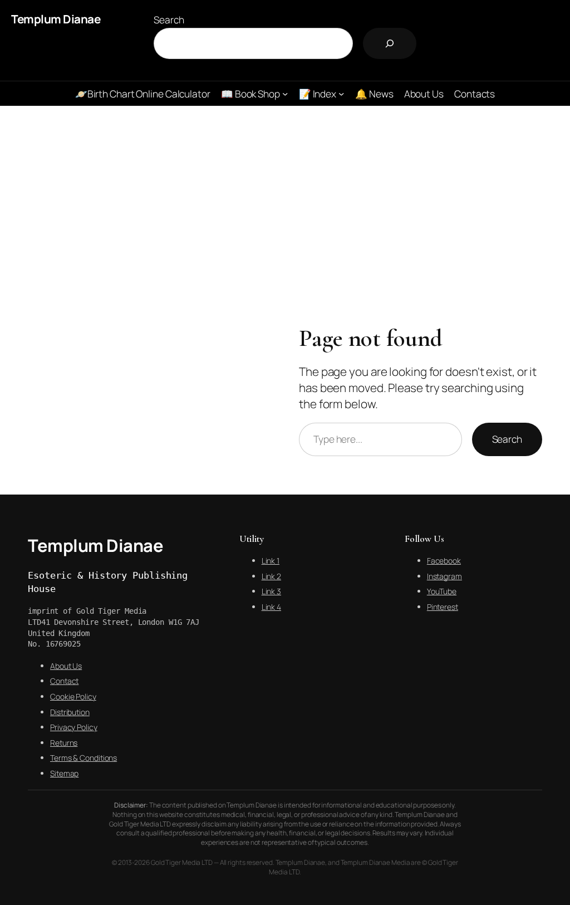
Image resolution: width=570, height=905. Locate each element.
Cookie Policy (73, 696)
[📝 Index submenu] (341, 93)
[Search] (389, 43)
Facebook (444, 560)
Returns (63, 742)
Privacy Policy (73, 727)
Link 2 (271, 576)
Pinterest (442, 606)
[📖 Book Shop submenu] (285, 93)
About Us (66, 666)
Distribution (70, 712)
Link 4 (271, 606)
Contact (64, 681)
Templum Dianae (55, 19)
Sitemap (64, 773)
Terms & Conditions (83, 757)
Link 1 (270, 560)
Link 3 (271, 591)
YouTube (441, 591)
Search (169, 19)
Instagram (444, 576)
